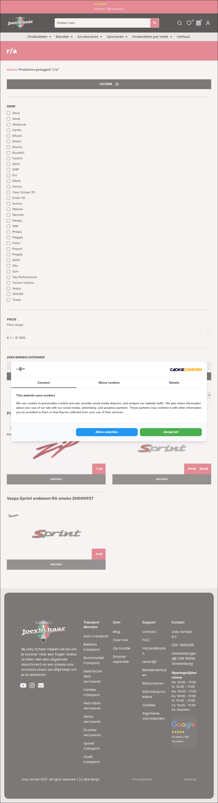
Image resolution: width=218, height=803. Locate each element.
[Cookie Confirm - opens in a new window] (186, 369)
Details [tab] (174, 382)
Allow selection (107, 432)
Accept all (171, 432)
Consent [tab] (43, 382)
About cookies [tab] (109, 382)
